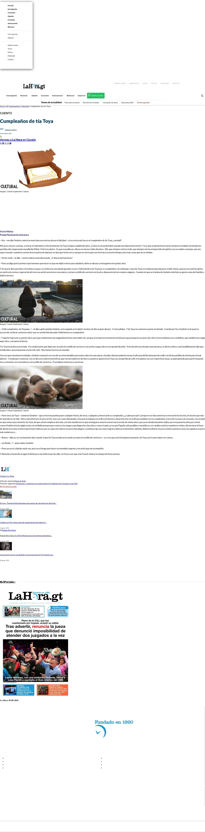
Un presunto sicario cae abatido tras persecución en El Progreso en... (27, 555)
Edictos (10, 52)
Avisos (10, 49)
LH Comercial (12, 34)
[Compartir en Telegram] (10, 143)
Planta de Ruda (20, 481)
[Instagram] (188, 73)
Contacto (11, 59)
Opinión (11, 16)
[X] (3, 801)
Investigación (12, 9)
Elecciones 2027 (127, 103)
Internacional (12, 23)
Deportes (11, 38)
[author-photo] (5, 474)
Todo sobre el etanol (71, 103)
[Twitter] (196, 73)
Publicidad (11, 56)
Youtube (10, 805)
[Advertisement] (71, 211)
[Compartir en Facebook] (3, 143)
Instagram (11, 796)
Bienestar (11, 27)
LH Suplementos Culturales (17, 106)
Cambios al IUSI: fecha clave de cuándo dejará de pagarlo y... (23, 522)
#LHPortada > (7, 581)
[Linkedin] (192, 73)
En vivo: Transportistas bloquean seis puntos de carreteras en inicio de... (28, 503)
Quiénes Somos (13, 45)
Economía (11, 20)
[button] (202, 95)
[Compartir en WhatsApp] (1, 143)
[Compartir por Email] (8, 143)
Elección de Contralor (91, 103)
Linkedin (10, 799)
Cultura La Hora (10, 130)
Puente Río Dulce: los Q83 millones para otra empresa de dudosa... (26, 536)
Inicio (2, 106)
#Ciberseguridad (143, 103)
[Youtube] (200, 73)
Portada (11, 6)
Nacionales (11, 13)
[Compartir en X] (6, 143)
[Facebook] (183, 73)
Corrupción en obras (110, 103)
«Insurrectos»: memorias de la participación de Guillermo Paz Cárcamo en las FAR (46, 484)
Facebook (11, 793)
